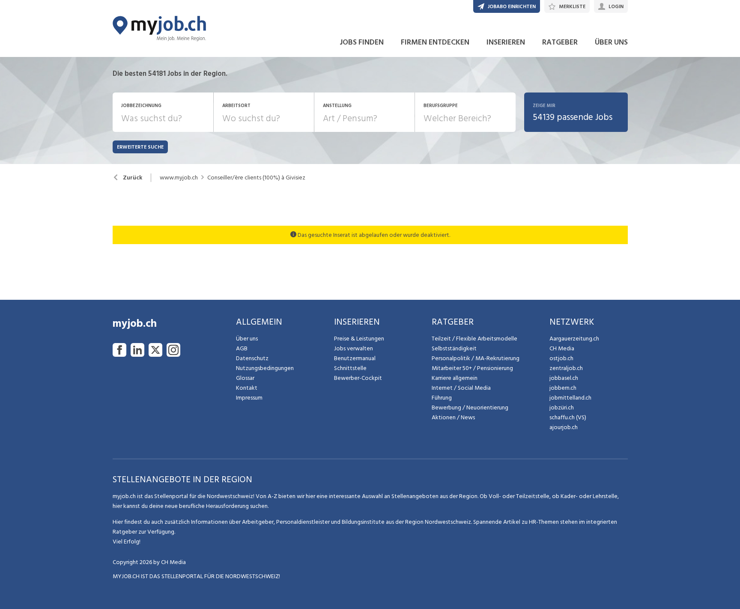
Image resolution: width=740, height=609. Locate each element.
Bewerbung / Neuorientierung (470, 407)
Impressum (249, 398)
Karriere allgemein (454, 378)
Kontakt (246, 388)
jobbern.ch (562, 388)
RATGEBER (560, 42)
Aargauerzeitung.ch (574, 338)
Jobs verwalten (353, 348)
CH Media (561, 348)
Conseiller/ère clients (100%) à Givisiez (256, 178)
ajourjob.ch (563, 427)
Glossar (245, 378)
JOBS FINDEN (362, 42)
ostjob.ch (561, 358)
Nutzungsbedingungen (265, 368)
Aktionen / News (453, 417)
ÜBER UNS (611, 42)
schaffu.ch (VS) (567, 417)
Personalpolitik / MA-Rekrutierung (475, 358)
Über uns (247, 338)
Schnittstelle (350, 368)
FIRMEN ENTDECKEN (435, 42)
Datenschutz (252, 358)
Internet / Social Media (461, 388)
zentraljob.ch (566, 368)
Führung (442, 398)
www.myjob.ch (179, 178)
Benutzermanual (355, 358)
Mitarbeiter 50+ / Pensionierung (472, 368)
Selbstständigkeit (454, 348)
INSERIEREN (505, 42)
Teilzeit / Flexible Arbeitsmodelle (474, 338)
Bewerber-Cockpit (358, 378)
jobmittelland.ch (570, 398)
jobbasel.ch (563, 378)
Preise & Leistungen (359, 338)
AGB (242, 348)
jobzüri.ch (561, 407)
